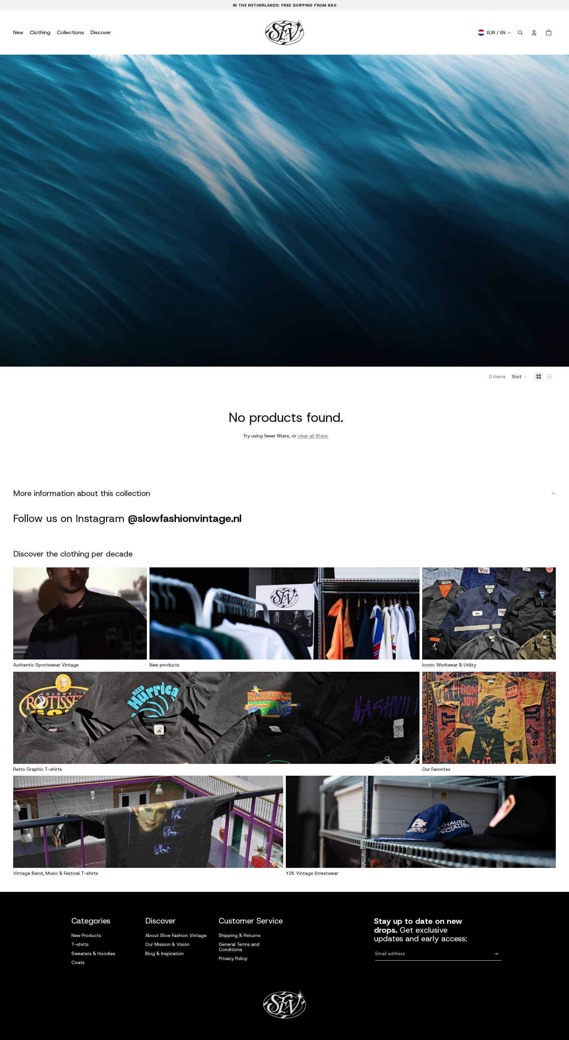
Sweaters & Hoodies (93, 953)
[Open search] (520, 32)
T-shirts (80, 944)
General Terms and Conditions (239, 946)
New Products (86, 935)
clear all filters (313, 436)
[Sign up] (496, 954)
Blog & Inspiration (164, 953)
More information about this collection (81, 493)
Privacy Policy (233, 958)
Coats (78, 962)
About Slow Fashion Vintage (175, 935)
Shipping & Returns (239, 935)
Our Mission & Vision (167, 944)
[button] (520, 376)
